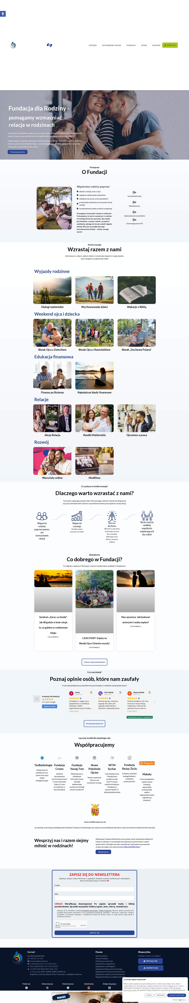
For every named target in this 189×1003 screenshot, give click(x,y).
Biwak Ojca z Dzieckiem (52, 349)
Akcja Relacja (52, 435)
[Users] (109, 988)
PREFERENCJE (160, 995)
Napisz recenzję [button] (49, 706)
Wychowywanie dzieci (94, 306)
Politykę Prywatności (105, 911)
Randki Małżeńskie (94, 435)
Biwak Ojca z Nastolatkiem (94, 349)
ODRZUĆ (149, 995)
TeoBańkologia (43, 765)
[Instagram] (47, 988)
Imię (56, 894)
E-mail (57, 885)
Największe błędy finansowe (94, 392)
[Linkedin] (68, 988)
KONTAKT (156, 45)
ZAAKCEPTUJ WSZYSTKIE (176, 995)
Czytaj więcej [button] (103, 711)
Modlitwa (94, 477)
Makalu (147, 774)
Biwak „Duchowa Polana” (136, 349)
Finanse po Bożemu (52, 392)
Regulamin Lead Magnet (90, 911)
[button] (3, 14)
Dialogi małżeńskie (52, 306)
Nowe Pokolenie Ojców (94, 768)
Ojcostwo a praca (136, 435)
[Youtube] (89, 988)
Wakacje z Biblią (136, 306)
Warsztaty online (52, 477)
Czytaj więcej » (53, 637)
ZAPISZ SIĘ (94, 932)
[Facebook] (26, 988)
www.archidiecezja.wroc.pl (95, 822)
